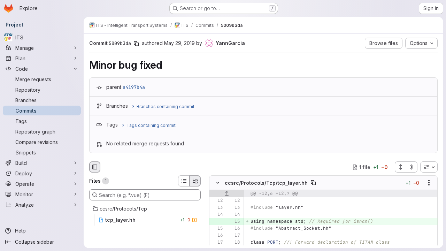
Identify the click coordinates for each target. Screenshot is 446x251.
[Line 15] (217, 228)
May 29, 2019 (179, 43)
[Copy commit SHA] (136, 43)
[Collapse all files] (411, 167)
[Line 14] (217, 214)
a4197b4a (134, 87)
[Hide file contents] (218, 183)
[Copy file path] (313, 183)
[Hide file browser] (94, 167)
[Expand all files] (400, 167)
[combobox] (429, 167)
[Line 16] (234, 228)
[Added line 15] (234, 221)
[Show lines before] (226, 193)
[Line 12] (217, 200)
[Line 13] (217, 207)
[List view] (183, 181)
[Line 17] (234, 235)
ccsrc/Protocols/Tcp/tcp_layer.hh (266, 183)
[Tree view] (195, 181)
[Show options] (429, 183)
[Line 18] (234, 242)
